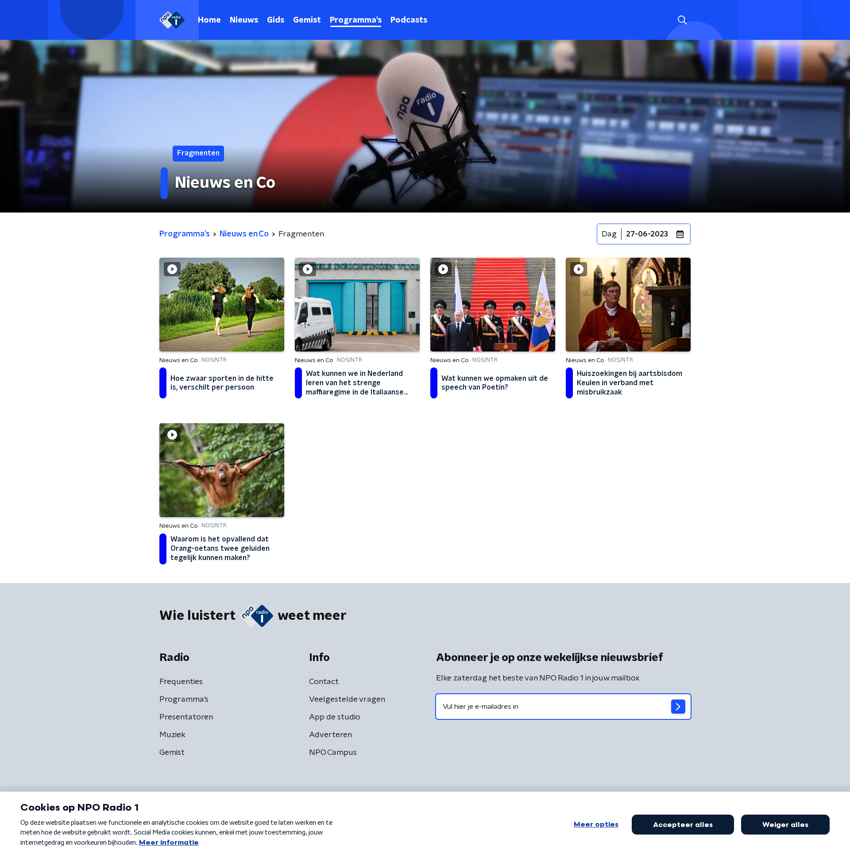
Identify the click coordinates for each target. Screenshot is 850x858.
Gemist (307, 20)
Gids (275, 20)
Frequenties (181, 682)
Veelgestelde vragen (347, 699)
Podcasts (408, 20)
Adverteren (330, 735)
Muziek (172, 735)
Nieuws (244, 20)
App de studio (334, 717)
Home (209, 20)
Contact (324, 682)
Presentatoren (186, 717)
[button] (682, 20)
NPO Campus (333, 753)
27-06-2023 (647, 234)
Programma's (356, 20)
